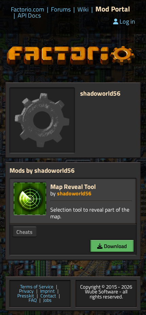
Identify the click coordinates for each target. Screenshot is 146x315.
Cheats (24, 232)
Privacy (26, 291)
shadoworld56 (74, 193)
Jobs (47, 300)
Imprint (47, 291)
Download (115, 246)
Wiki (83, 9)
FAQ (33, 300)
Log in (127, 21)
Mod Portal (112, 9)
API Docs (29, 16)
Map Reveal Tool (73, 186)
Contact (48, 296)
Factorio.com (27, 9)
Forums (61, 9)
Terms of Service (36, 287)
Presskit (25, 296)
